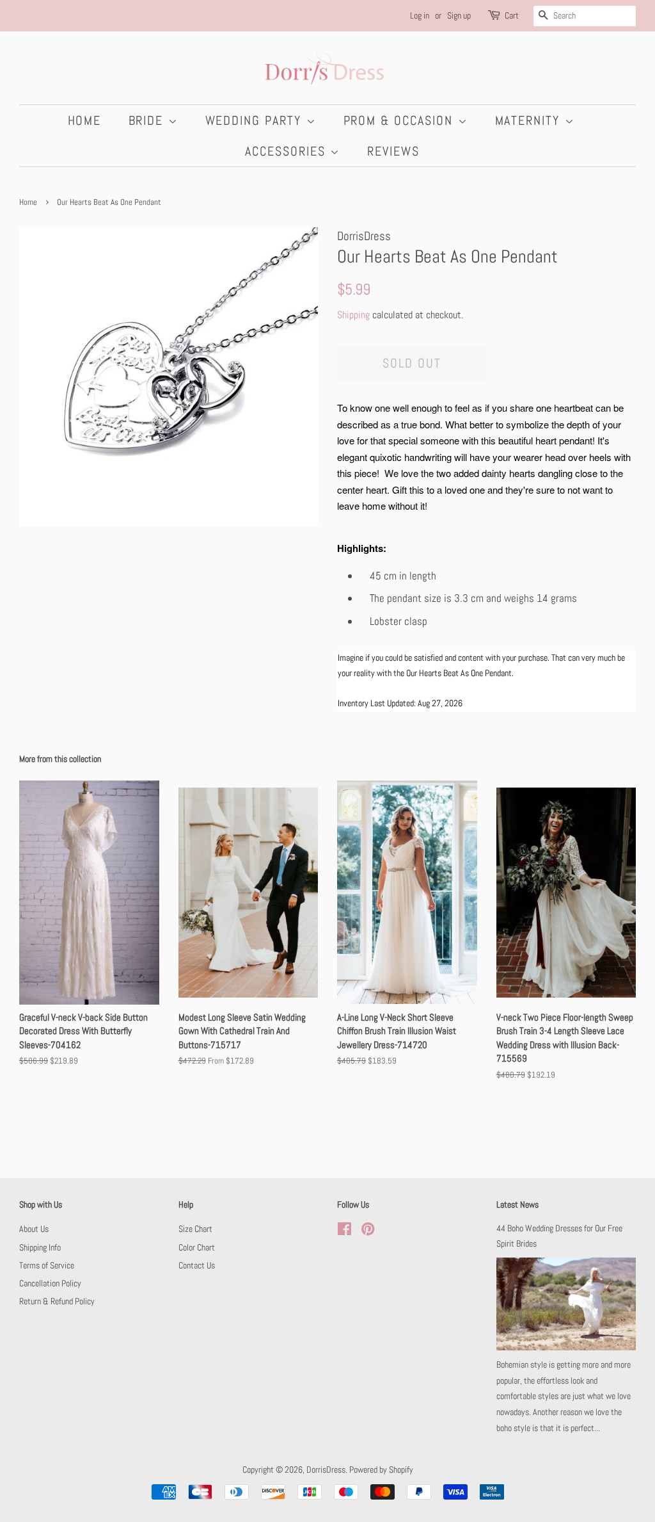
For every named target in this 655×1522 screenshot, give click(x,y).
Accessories (287, 151)
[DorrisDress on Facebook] (344, 1231)
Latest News (517, 1204)
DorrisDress (325, 1469)
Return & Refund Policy (57, 1301)
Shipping (353, 314)
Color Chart (196, 1247)
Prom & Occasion (400, 120)
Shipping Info (40, 1247)
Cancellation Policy (50, 1283)
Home (85, 120)
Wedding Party (255, 120)
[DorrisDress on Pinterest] (368, 1231)
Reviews (393, 151)
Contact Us (196, 1265)
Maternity (530, 120)
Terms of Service (46, 1265)
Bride (148, 120)
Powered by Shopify (381, 1469)
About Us (34, 1229)
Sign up (459, 15)
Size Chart (195, 1229)
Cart (512, 15)
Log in (419, 15)
